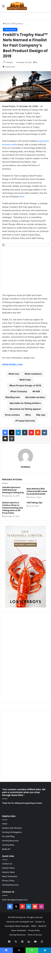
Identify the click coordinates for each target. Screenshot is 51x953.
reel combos (13, 414)
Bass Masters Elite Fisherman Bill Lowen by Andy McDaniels (37, 491)
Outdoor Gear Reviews (12, 828)
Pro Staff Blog (8, 836)
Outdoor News (8, 868)
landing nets (13, 397)
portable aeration (36, 397)
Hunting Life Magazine (12, 832)
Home (7, 23)
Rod (29, 414)
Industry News (8, 872)
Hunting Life (20, 917)
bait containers (34, 373)
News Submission (9, 876)
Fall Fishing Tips (34, 502)
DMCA (33, 926)
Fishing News (17, 23)
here (22, 196)
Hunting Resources (10, 841)
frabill (37, 391)
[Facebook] (5, 432)
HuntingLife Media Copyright (17, 926)
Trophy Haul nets (26, 420)
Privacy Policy (8, 881)
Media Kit (6, 849)
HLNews (9, 62)
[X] (11, 432)
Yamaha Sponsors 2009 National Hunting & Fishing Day (13, 490)
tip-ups (41, 414)
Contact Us (7, 864)
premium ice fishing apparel (26, 409)
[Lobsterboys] (25, 607)
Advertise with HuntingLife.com (19, 922)
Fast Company (19, 391)
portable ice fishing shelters (26, 403)
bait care (14, 373)
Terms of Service (34, 935)
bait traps (26, 379)
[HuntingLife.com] (17, 6)
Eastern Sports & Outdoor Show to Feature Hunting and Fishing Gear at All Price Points (12, 507)
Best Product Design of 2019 (26, 385)
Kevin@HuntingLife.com (17, 900)
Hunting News (8, 845)
